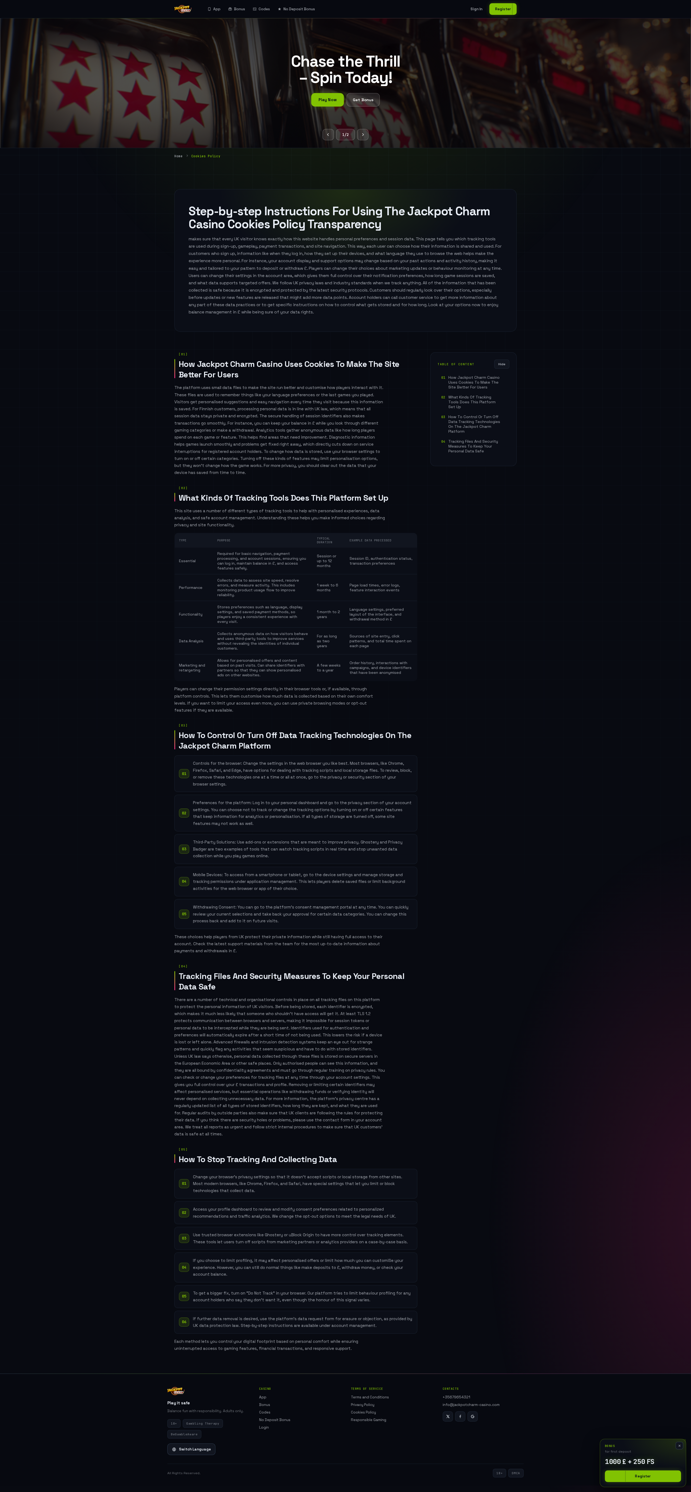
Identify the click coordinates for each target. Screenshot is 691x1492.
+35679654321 (456, 1397)
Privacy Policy (362, 1404)
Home (178, 156)
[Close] (679, 1445)
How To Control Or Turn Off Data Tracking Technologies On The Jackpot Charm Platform (474, 424)
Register (503, 9)
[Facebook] (460, 1416)
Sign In (476, 9)
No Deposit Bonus (299, 9)
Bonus (239, 9)
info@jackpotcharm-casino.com (471, 1404)
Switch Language (195, 1449)
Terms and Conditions (370, 1397)
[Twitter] (448, 1416)
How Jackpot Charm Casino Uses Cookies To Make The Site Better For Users (474, 382)
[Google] (473, 1416)
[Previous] (328, 134)
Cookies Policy (363, 1412)
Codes (264, 9)
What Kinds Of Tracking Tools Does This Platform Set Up (472, 402)
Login (264, 1427)
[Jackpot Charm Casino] (183, 9)
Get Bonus (363, 99)
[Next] (362, 134)
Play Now (328, 99)
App (217, 9)
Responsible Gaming (368, 1420)
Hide (501, 364)
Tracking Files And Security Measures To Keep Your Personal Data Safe (473, 446)
